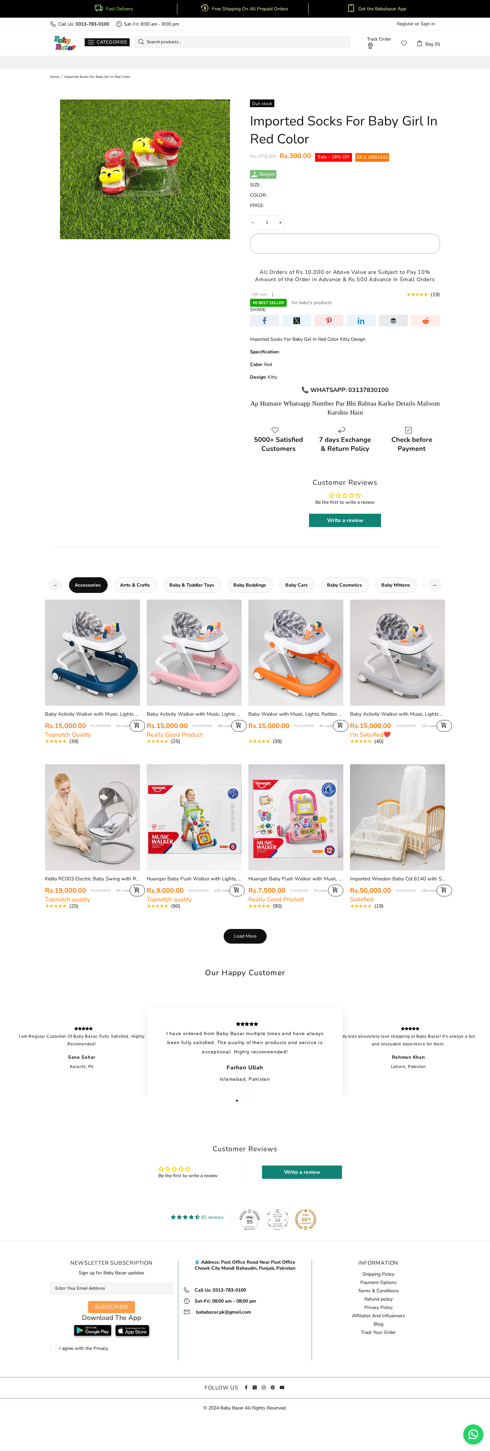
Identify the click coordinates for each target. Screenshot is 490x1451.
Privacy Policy (378, 1308)
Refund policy (378, 1299)
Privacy (100, 1349)
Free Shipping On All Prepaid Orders (251, 9)
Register (405, 24)
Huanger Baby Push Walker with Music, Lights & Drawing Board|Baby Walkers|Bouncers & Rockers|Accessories (295, 878)
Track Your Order (378, 1333)
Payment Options (378, 1283)
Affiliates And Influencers (378, 1316)
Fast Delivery (119, 9)
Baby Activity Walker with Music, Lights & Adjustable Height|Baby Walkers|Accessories (397, 714)
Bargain (267, 174)
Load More (245, 936)
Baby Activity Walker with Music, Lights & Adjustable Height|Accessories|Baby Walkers (92, 714)
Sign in (428, 24)
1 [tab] (237, 1101)
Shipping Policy (378, 1274)
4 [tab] (253, 1101)
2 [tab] (242, 1101)
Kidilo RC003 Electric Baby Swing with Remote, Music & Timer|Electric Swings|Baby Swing (92, 878)
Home (54, 77)
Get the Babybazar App (382, 9)
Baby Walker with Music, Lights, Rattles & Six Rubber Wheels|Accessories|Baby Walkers (295, 714)
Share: (258, 310)
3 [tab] (248, 1101)
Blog (378, 1324)
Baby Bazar (64, 43)
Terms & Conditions (378, 1291)
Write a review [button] (345, 520)
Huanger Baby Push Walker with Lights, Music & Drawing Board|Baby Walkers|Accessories (194, 878)
